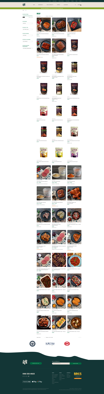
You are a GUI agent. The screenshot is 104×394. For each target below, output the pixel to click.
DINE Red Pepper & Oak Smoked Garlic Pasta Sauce (73, 120)
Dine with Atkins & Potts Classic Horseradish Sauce (56, 98)
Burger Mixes (38, 267)
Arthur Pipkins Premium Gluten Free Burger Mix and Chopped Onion (59, 246)
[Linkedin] (28, 376)
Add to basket (44, 37)
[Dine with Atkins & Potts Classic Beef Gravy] (44, 89)
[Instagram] (24, 376)
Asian (37, 32)
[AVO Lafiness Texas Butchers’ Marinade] (44, 322)
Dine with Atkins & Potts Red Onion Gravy (73, 98)
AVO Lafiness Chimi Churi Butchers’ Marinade (43, 224)
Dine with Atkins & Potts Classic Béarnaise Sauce (72, 77)
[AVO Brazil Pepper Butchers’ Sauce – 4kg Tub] (59, 281)
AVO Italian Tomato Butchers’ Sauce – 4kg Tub (74, 224)
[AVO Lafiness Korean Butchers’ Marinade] (44, 45)
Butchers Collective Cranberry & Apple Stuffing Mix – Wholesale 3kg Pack (59, 269)
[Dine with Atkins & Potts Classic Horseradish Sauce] (59, 89)
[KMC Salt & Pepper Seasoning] (44, 193)
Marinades (39, 32)
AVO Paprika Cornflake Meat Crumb (72, 310)
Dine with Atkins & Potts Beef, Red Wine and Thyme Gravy (43, 77)
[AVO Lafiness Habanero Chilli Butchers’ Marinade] (44, 237)
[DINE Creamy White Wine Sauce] (59, 152)
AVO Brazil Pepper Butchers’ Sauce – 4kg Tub (58, 289)
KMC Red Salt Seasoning (71, 181)
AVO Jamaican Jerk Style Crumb (57, 310)
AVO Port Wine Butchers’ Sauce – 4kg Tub (73, 331)
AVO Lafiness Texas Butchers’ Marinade (42, 331)
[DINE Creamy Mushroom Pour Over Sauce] (74, 132)
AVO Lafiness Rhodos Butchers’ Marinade (58, 33)
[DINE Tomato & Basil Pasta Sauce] (44, 132)
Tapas (42, 53)
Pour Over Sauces (39, 118)
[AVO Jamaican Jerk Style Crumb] (59, 301)
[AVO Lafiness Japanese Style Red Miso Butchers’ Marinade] (59, 45)
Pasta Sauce (53, 118)
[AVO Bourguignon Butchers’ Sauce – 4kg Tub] (44, 281)
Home (23, 10)
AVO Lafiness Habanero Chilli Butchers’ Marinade (41, 246)
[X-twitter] (26, 376)
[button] (79, 5)
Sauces (73, 267)
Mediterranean (57, 32)
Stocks (68, 53)
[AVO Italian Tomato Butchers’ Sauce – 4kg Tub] (74, 215)
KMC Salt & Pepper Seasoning (41, 202)
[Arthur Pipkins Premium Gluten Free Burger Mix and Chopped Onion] (59, 237)
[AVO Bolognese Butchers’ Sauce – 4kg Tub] (74, 260)
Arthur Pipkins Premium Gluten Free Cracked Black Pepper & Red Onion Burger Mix (43, 269)
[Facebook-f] (23, 376)
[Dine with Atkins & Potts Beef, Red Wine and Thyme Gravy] (44, 67)
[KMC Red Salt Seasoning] (74, 172)
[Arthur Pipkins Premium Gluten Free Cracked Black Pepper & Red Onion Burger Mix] (44, 260)
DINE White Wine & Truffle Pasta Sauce (58, 140)
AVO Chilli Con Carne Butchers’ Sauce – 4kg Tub (73, 290)
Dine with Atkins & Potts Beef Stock (72, 54)
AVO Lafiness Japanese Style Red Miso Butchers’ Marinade (58, 55)
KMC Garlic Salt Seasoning (56, 181)
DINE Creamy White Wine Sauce (57, 161)
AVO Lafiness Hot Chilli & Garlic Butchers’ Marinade (72, 246)
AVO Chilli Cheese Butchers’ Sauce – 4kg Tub (58, 331)
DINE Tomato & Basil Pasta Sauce (42, 140)
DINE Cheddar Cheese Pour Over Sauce (43, 161)
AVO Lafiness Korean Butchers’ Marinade (43, 54)
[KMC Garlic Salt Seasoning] (59, 172)
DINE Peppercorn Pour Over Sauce (72, 161)
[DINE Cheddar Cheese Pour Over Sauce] (44, 152)
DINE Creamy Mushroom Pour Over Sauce (73, 140)
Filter (23, 17)
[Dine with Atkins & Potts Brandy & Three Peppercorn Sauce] (59, 67)
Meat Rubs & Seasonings (72, 32)
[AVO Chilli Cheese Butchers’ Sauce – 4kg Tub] (59, 322)
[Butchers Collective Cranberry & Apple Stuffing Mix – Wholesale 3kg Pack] (59, 260)
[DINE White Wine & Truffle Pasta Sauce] (59, 132)
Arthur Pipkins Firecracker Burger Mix (42, 181)
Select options (44, 185)
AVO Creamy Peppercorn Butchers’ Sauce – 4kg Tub (43, 311)
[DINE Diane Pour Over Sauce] (44, 111)
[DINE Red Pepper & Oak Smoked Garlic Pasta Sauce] (74, 111)
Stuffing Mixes (54, 267)
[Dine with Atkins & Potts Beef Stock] (74, 45)
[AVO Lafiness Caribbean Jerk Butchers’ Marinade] (74, 193)
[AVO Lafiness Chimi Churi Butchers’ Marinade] (44, 215)
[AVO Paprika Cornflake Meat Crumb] (74, 301)
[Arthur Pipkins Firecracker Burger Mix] (44, 172)
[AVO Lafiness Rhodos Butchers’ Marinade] (59, 25)
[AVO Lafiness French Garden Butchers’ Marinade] (59, 215)
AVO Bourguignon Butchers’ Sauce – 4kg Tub (43, 289)
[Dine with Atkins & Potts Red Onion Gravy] (74, 89)
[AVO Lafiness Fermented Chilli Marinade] (44, 25)
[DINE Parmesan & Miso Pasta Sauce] (59, 111)
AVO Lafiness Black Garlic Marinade (57, 202)
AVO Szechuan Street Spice (71, 33)
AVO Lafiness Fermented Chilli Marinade (43, 33)
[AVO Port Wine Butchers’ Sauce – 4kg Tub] (74, 322)
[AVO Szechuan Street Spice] (74, 25)
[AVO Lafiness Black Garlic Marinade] (59, 193)
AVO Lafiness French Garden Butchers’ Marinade (56, 225)
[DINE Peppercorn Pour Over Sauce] (74, 152)
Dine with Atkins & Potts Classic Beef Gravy (43, 98)
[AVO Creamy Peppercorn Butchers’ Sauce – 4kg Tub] (44, 301)
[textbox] (28, 23)
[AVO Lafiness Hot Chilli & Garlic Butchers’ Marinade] (74, 237)
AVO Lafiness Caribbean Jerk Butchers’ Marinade (71, 203)
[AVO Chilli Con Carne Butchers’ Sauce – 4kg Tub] (74, 281)
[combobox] (28, 23)
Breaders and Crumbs (55, 309)
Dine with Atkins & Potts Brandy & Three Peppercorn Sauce (58, 77)
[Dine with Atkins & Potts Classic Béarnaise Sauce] (74, 67)
